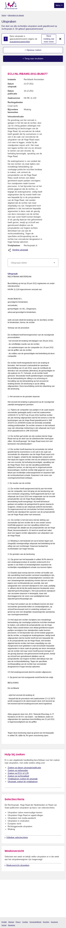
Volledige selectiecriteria (17, 837)
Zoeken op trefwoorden (18, 770)
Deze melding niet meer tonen (48, 39)
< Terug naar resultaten (33, 58)
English (4, 922)
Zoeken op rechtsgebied (18, 776)
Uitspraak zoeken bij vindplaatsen (23, 781)
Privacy (18, 922)
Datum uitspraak (12, 85)
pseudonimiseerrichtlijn (20, 42)
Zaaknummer (14, 98)
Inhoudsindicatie (16, 116)
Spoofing (46, 922)
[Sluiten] (60, 39)
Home (4, 15)
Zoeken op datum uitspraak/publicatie (24, 767)
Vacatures (54, 922)
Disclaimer (11, 925)
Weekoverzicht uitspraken (17, 865)
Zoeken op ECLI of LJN (18, 773)
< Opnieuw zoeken (33, 50)
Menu (58, 5)
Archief (4, 925)
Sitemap (11, 922)
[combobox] (33, 263)
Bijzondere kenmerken (13, 110)
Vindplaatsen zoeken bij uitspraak (23, 779)
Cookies (25, 922)
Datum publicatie (12, 92)
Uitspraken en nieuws (16, 15)
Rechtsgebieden (15, 102)
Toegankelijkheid (35, 922)
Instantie (12, 79)
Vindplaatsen (14, 245)
